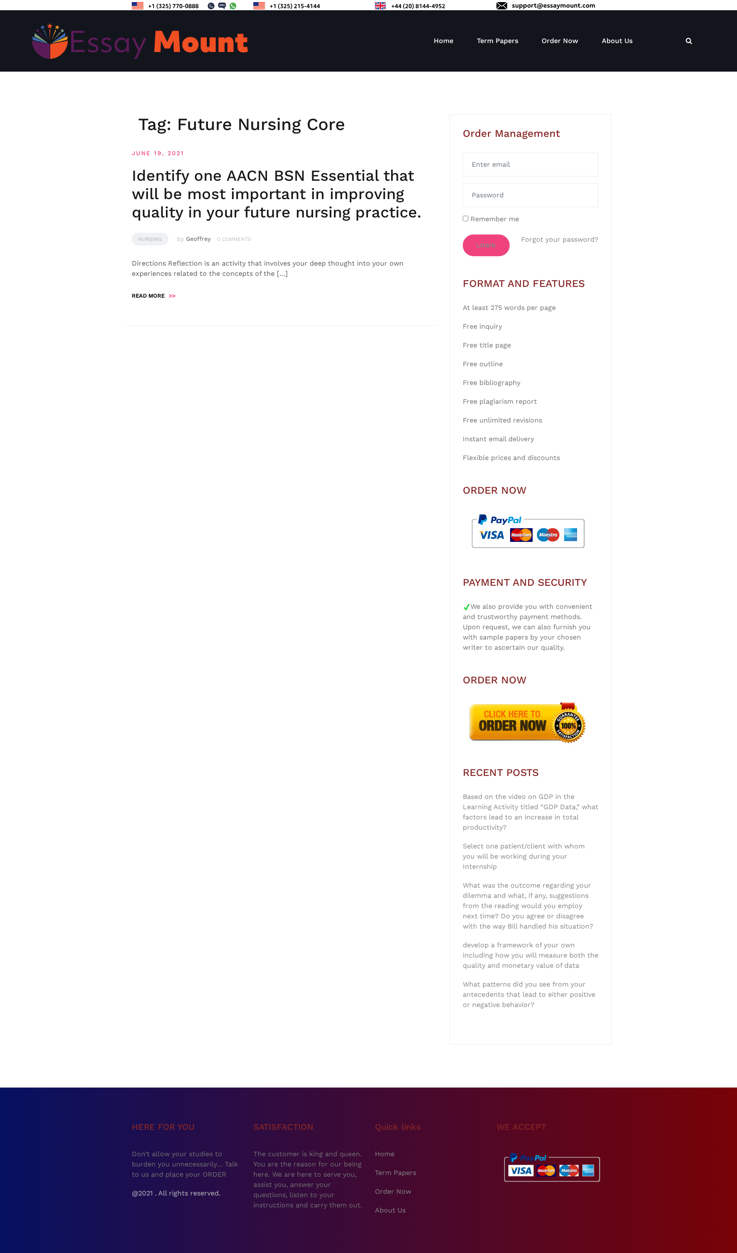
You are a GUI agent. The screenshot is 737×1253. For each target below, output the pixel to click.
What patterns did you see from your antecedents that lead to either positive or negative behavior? (529, 994)
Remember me (493, 219)
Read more (154, 295)
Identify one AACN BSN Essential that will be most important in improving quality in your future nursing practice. (276, 194)
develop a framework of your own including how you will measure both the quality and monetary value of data (530, 955)
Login (486, 245)
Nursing (150, 239)
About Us (617, 41)
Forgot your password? (559, 239)
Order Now (560, 41)
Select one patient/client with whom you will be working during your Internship (524, 856)
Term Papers (497, 41)
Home (443, 41)
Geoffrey (198, 238)
